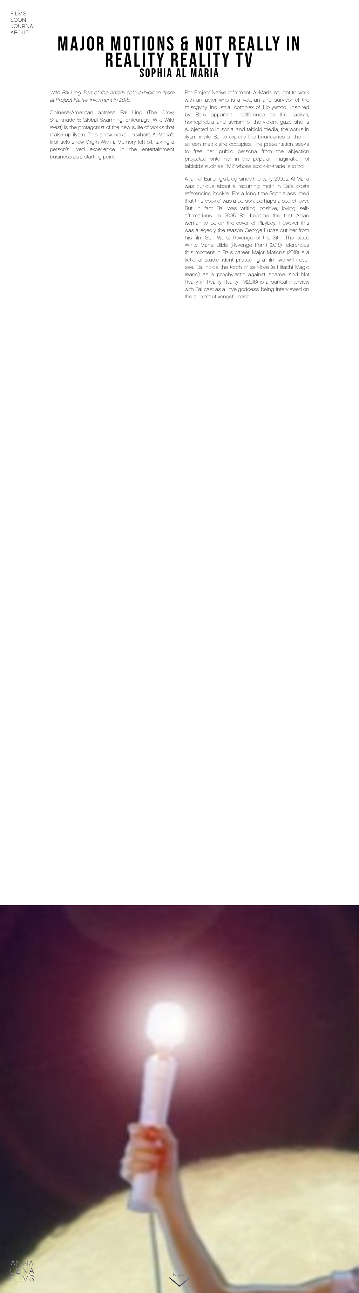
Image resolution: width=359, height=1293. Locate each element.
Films (18, 14)
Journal (23, 26)
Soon (19, 20)
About (20, 32)
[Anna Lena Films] (22, 1271)
